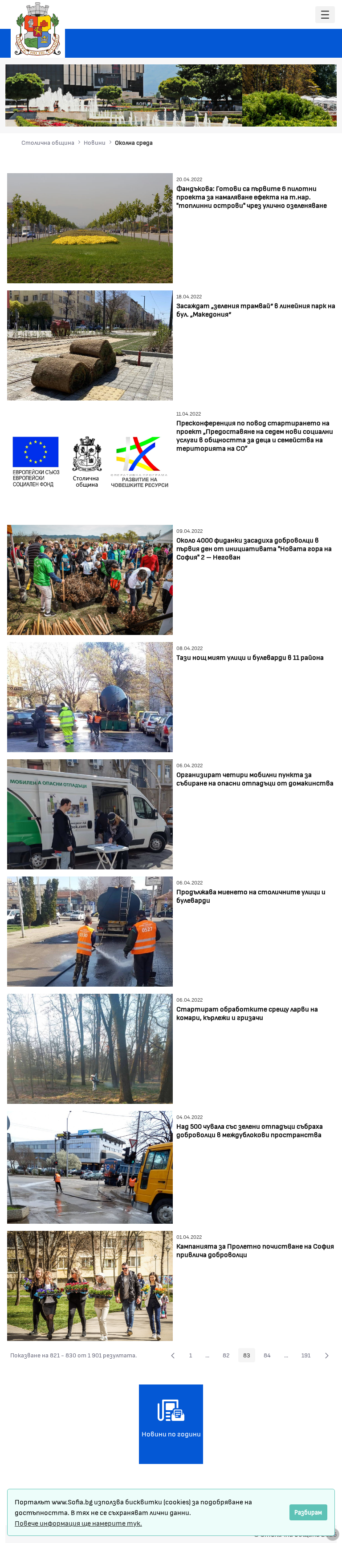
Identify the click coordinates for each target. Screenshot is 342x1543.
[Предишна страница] (173, 1355)
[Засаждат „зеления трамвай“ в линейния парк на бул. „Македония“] (90, 344)
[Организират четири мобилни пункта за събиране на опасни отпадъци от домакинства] (90, 813)
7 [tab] (316, 113)
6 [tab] (307, 113)
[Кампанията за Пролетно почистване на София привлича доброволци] (90, 1285)
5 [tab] (298, 113)
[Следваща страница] (327, 1355)
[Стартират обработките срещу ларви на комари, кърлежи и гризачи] (90, 1047)
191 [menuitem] (308, 1356)
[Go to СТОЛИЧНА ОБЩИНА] (38, 29)
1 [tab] (262, 113)
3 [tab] (280, 113)
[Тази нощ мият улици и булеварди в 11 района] (90, 696)
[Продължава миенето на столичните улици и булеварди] (90, 930)
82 (229, 1356)
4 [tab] (289, 113)
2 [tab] (271, 113)
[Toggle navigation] (325, 15)
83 (249, 1356)
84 (270, 1356)
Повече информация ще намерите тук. (78, 1523)
